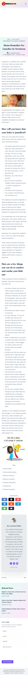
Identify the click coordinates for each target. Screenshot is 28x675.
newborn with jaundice (9, 482)
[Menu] (25, 3)
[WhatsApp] (4, 508)
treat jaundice (7, 486)
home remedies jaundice (9, 472)
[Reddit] (11, 504)
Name (5, 631)
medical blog (18, 549)
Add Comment (7, 647)
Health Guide (21, 54)
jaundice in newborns (9, 479)
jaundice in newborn (8, 475)
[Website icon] (14, 563)
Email (5, 636)
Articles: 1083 (14, 567)
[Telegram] (18, 504)
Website (5, 641)
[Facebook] (4, 499)
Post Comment (7, 661)
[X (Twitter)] (11, 499)
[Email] (11, 508)
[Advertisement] (14, 22)
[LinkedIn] (4, 504)
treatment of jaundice (9, 489)
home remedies (7, 468)
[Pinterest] (18, 499)
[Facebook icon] (11, 563)
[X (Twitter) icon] (17, 563)
